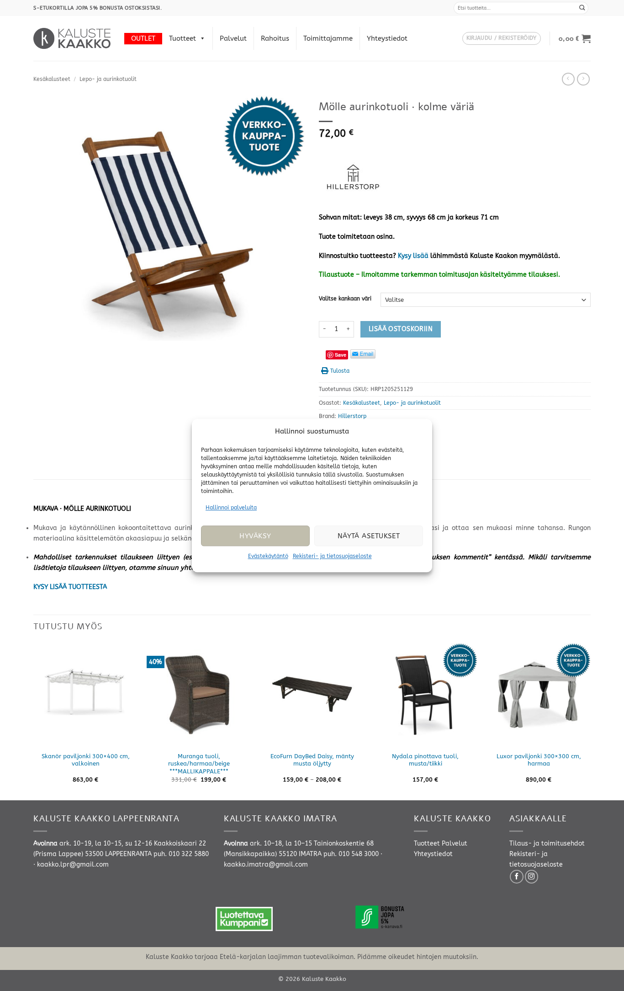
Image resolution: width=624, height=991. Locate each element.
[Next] (590, 720)
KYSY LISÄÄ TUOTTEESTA (70, 587)
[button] (501, 38)
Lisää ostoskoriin (401, 329)
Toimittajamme (328, 38)
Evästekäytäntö (268, 556)
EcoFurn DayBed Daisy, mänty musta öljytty (312, 760)
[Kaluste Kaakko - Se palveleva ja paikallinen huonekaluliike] (72, 38)
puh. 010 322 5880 (181, 854)
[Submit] (582, 8)
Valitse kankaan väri (345, 298)
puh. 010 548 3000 (351, 854)
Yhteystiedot (387, 38)
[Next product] (568, 79)
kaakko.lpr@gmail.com (73, 864)
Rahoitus (275, 38)
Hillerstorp (352, 416)
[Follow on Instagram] (532, 877)
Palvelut (233, 38)
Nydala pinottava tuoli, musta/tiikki (425, 760)
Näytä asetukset (369, 536)
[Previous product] (583, 79)
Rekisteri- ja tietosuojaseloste (332, 556)
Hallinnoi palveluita (231, 507)
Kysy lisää (413, 256)
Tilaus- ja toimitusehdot (547, 843)
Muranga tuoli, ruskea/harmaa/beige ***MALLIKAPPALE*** (199, 764)
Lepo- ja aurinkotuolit (108, 79)
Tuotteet (182, 38)
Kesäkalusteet (51, 79)
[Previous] (34, 720)
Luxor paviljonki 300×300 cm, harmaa (539, 760)
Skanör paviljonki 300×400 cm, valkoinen (86, 760)
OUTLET (143, 38)
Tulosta (339, 371)
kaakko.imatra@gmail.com (266, 864)
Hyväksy (255, 536)
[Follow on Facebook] (517, 877)
